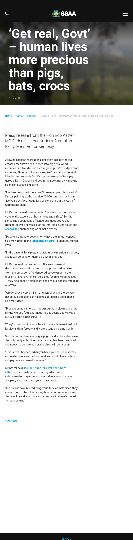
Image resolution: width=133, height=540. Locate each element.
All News (12, 420)
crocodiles (12, 229)
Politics (31, 115)
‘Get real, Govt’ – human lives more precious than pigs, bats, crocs (76, 115)
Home (8, 115)
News (19, 115)
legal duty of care (43, 240)
